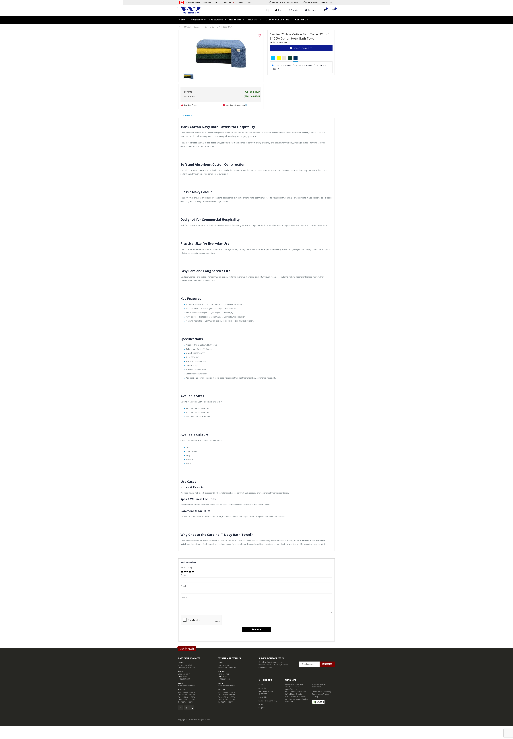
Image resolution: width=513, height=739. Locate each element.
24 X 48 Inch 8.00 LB (304, 65)
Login (261, 704)
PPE (217, 2)
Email (183, 586)
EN (279, 9)
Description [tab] (186, 115)
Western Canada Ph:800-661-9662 (285, 2)
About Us (262, 688)
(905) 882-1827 (184, 674)
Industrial (239, 2)
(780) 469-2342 (224, 674)
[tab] (273, 58)
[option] (220, 52)
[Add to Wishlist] (259, 35)
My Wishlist (263, 697)
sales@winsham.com (186, 685)
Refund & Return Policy (268, 701)
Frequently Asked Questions (266, 692)
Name (183, 575)
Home (182, 19)
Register (262, 708)
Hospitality (196, 19)
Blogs (249, 2)
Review (184, 597)
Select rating (186, 567)
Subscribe (327, 664)
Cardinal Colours (211, 27)
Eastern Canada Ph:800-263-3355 (318, 2)
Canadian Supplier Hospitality (198, 2)
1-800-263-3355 (184, 679)
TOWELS (187, 27)
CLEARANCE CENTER (277, 19)
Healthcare (227, 2)
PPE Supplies (216, 19)
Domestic (197, 27)
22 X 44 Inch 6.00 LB (283, 65)
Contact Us (301, 19)
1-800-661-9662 (224, 679)
